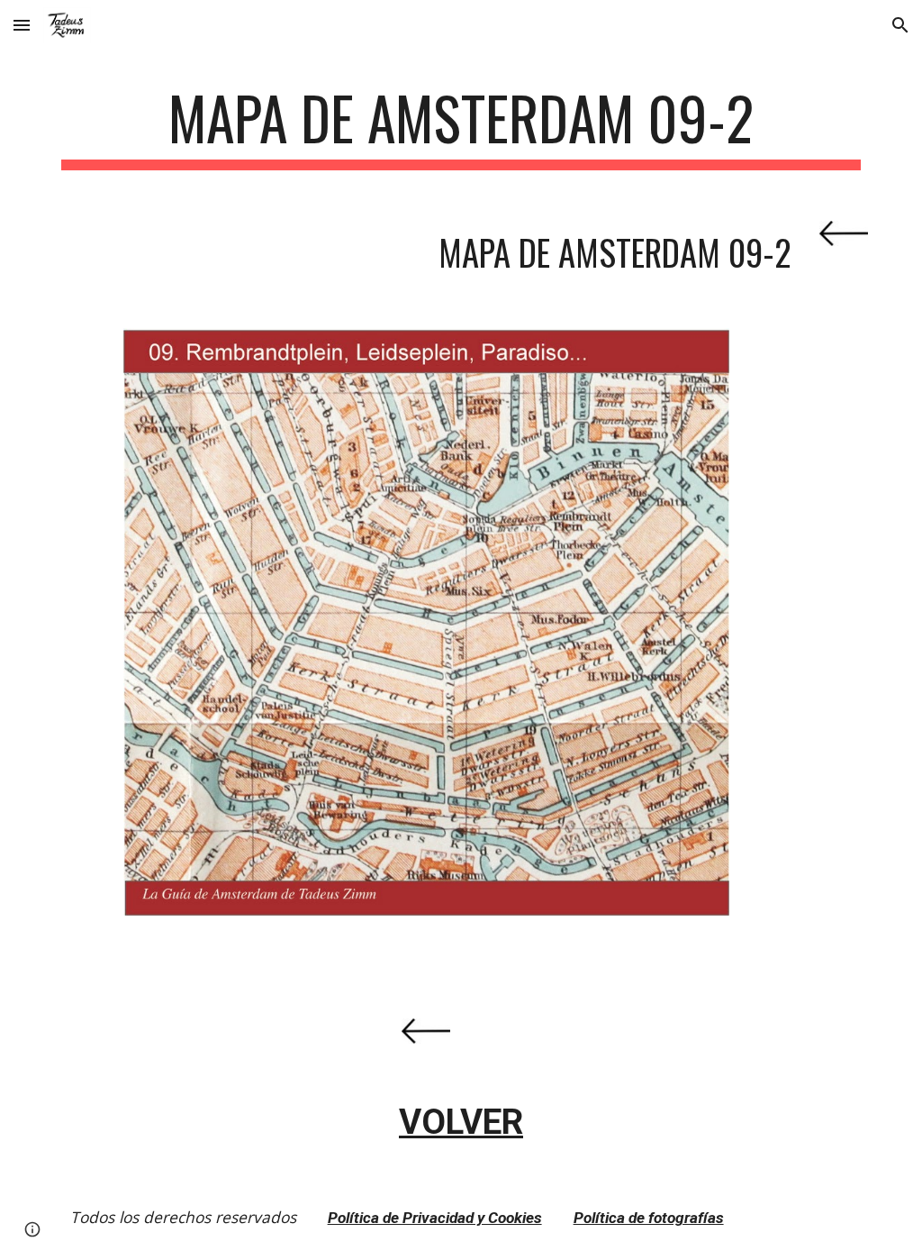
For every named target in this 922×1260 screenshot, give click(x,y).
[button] (21, 25)
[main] (461, 127)
